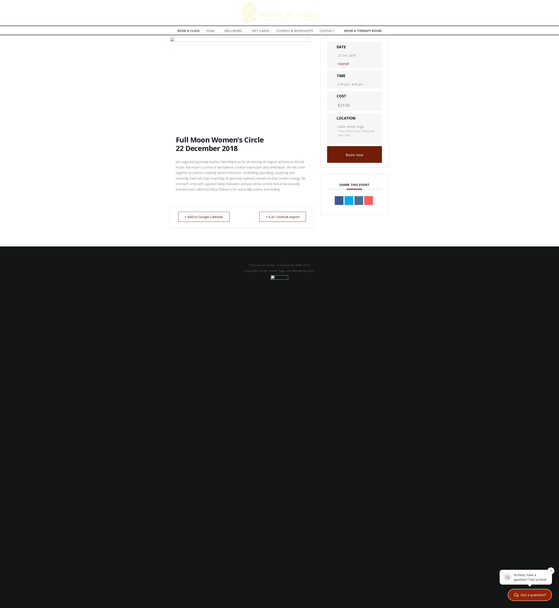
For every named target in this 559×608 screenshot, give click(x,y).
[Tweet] (349, 200)
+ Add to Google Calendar (204, 217)
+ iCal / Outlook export (283, 217)
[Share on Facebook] (339, 200)
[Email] (368, 200)
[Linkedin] (358, 200)
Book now (354, 154)
